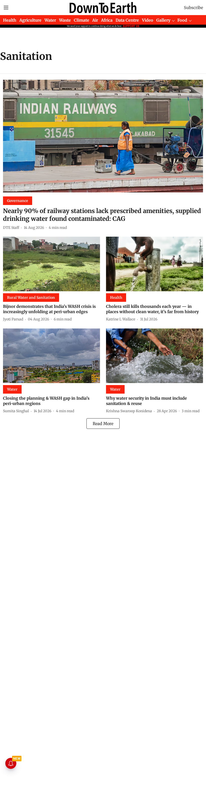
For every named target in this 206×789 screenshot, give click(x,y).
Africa (107, 20)
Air (95, 20)
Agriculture (30, 20)
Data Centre (127, 20)
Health (9, 20)
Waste (65, 20)
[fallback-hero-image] (103, 136)
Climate (81, 20)
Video (147, 20)
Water (50, 20)
